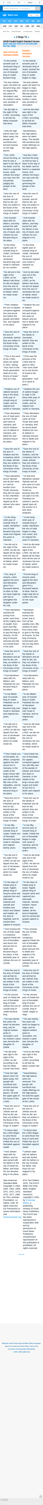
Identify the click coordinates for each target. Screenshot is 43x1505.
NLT (9, 46)
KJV (23, 44)
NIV (5, 46)
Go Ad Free (4, 1499)
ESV (14, 44)
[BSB (5, 44)
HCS (19, 44)
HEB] (13, 46)
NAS (31, 44)
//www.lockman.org (12, 1217)
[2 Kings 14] (3, 673)
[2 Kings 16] (40, 673)
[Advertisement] (25, 1305)
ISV (27, 44)
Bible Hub (21, 1254)
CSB (10, 44)
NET (36, 44)
